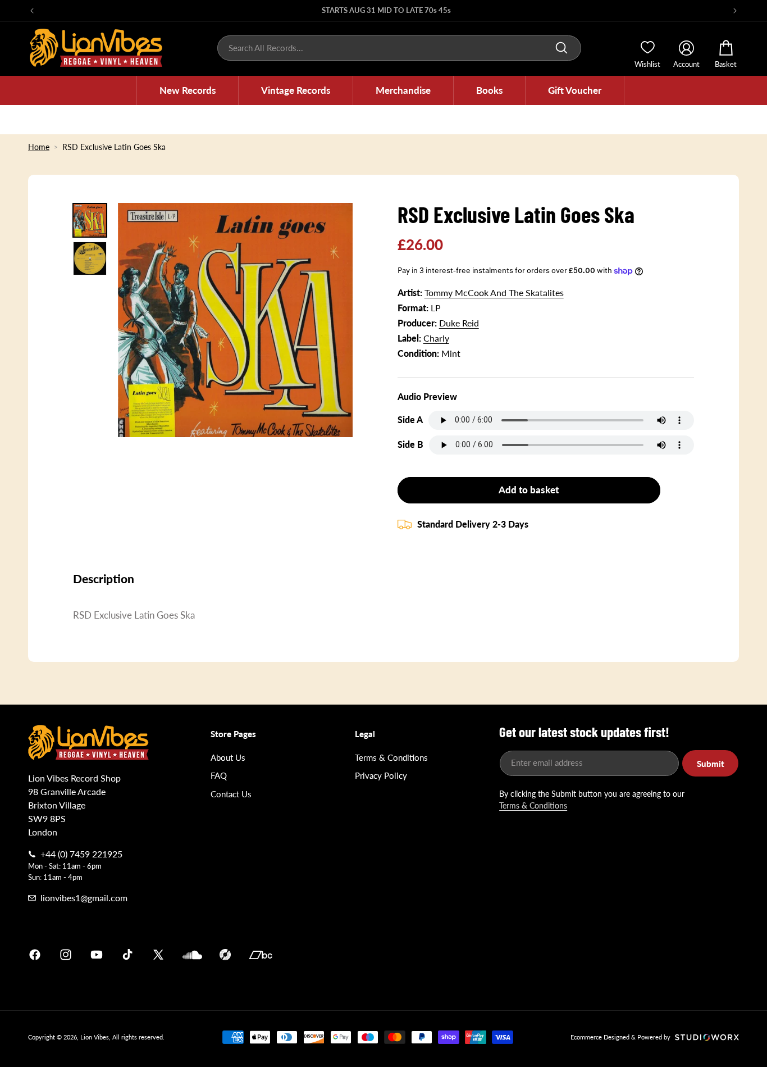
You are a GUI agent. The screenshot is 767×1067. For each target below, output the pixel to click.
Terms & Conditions (391, 757)
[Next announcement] (735, 10)
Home (38, 147)
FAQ (219, 775)
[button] (187, 90)
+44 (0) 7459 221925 (81, 853)
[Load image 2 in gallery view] (90, 258)
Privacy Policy (381, 775)
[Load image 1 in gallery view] (90, 220)
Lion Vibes (94, 1037)
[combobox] (399, 48)
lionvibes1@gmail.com (83, 897)
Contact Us (231, 794)
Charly (436, 338)
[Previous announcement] (32, 10)
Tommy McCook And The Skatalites (494, 292)
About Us (228, 757)
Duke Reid (459, 322)
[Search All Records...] (561, 47)
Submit (710, 764)
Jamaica (515, 954)
